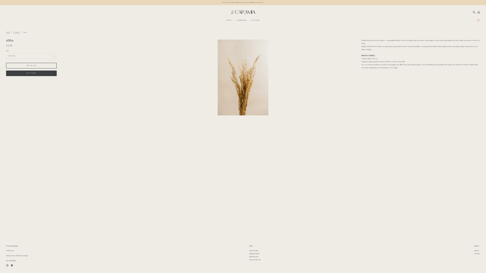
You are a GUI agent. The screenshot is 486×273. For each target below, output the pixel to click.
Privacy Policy (254, 251)
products (17, 32)
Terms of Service (255, 260)
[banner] (243, 12)
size (7, 51)
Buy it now (31, 73)
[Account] (478, 12)
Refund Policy (254, 257)
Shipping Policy (254, 254)
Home (8, 32)
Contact (477, 254)
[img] (474, 12)
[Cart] (479, 20)
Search (476, 251)
